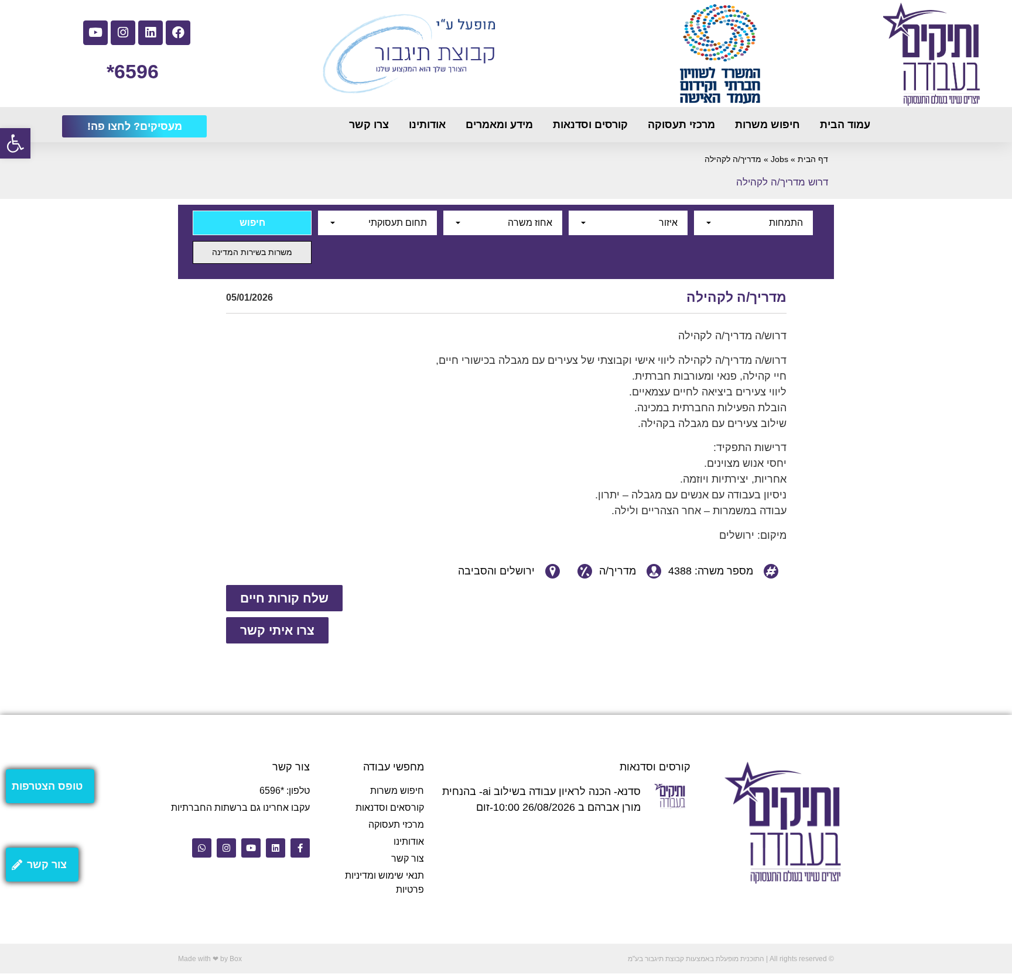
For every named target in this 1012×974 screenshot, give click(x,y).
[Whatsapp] (201, 848)
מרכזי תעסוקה (681, 124)
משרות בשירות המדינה (252, 252)
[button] (15, 143)
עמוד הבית (845, 124)
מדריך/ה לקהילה (736, 297)
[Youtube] (95, 32)
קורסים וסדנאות (590, 124)
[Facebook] (178, 32)
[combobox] (753, 223)
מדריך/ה (617, 571)
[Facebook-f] (300, 848)
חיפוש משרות (767, 124)
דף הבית (813, 159)
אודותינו (427, 124)
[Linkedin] (150, 32)
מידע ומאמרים (499, 124)
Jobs (779, 159)
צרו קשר (369, 124)
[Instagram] (123, 32)
